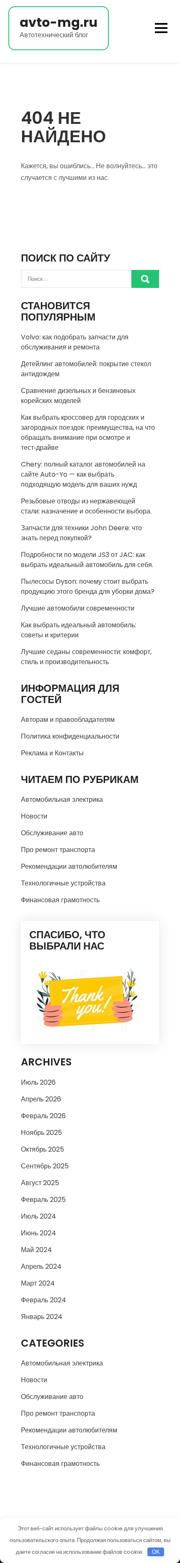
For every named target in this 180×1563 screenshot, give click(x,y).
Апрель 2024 (41, 1266)
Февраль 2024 (43, 1300)
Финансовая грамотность (60, 900)
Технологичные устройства (63, 883)
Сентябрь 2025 (45, 1166)
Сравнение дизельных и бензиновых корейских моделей (78, 396)
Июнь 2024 (38, 1233)
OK (156, 1552)
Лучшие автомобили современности (77, 608)
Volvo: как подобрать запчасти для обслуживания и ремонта (75, 342)
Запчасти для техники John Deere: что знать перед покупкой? (81, 533)
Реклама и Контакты (52, 753)
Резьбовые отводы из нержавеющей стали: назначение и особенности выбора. (86, 506)
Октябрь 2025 (42, 1149)
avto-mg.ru (59, 22)
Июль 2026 (38, 1082)
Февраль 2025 (43, 1199)
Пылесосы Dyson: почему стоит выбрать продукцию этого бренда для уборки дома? (87, 586)
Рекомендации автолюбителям (69, 866)
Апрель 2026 (41, 1099)
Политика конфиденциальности (70, 736)
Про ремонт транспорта (58, 850)
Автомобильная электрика (62, 799)
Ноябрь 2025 (41, 1132)
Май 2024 (36, 1250)
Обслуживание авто (52, 833)
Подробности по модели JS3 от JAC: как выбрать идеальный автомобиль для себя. (87, 560)
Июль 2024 (38, 1216)
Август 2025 (40, 1183)
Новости (34, 816)
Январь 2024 (41, 1317)
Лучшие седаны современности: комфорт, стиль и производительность (86, 657)
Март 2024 (38, 1283)
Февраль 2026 (43, 1116)
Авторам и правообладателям (68, 719)
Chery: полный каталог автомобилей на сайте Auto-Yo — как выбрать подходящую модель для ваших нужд (83, 474)
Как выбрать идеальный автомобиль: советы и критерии (78, 630)
